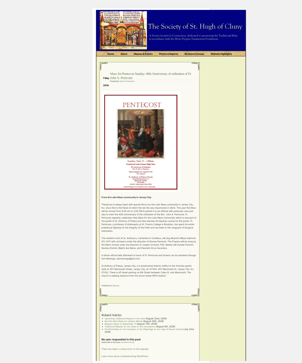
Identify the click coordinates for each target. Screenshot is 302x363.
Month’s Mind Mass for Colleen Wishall (124, 321)
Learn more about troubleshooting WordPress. (125, 356)
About (123, 54)
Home (110, 54)
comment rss (126, 342)
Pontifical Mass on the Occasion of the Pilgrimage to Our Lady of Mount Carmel (144, 329)
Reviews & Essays (194, 54)
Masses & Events (143, 54)
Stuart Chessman (126, 81)
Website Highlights (221, 54)
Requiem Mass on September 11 (120, 324)
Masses (116, 285)
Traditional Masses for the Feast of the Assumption (130, 326)
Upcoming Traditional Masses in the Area (125, 318)
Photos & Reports (168, 54)
